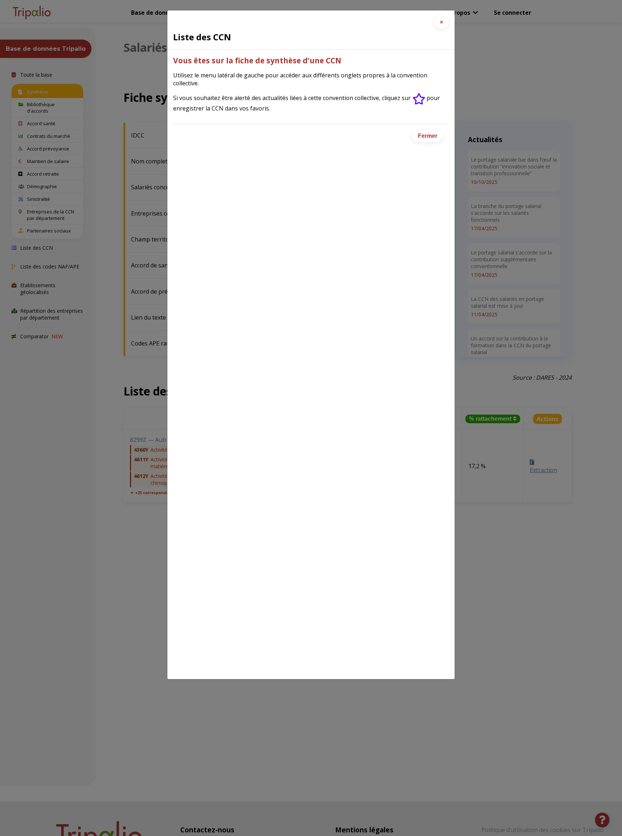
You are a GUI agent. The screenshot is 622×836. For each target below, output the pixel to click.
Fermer (427, 136)
